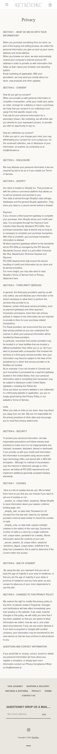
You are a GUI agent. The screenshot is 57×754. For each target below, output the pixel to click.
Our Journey (15, 686)
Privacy (36, 691)
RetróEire (35, 737)
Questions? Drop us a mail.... (28, 707)
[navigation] (7, 4)
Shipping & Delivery (37, 686)
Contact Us (28, 695)
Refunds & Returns (16, 691)
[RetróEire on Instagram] (28, 729)
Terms (48, 691)
